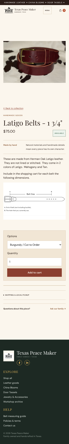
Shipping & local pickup (17, 295)
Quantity (12, 253)
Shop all (7, 378)
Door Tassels (10, 392)
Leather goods (11, 382)
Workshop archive (13, 401)
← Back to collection (13, 108)
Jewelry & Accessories (15, 396)
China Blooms (10, 387)
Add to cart (35, 272)
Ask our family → (58, 308)
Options (12, 236)
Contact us (9, 425)
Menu (47, 10)
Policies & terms (12, 420)
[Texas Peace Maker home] (8, 356)
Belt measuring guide (14, 416)
